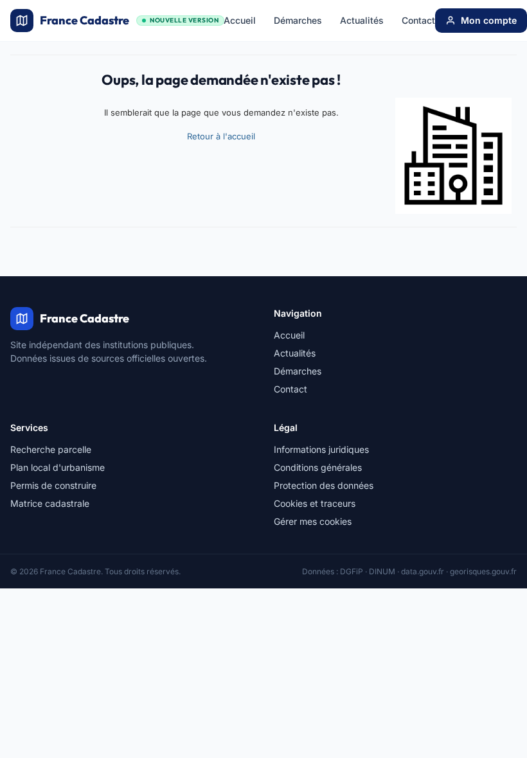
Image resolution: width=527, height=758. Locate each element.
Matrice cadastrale (49, 503)
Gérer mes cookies (313, 521)
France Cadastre (129, 20)
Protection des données (323, 485)
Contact (418, 20)
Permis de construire (53, 485)
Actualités (362, 20)
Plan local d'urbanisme (57, 467)
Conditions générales (318, 467)
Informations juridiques (321, 449)
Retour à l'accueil (221, 136)
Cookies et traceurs (314, 503)
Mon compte (489, 20)
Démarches (298, 20)
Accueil (240, 20)
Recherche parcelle (50, 449)
